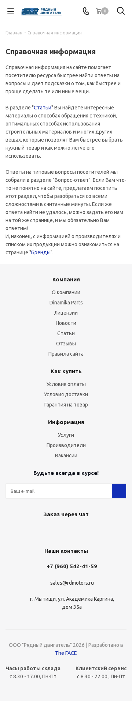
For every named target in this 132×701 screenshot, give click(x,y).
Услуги (66, 435)
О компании (66, 292)
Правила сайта (66, 354)
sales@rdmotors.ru (72, 583)
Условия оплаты (66, 384)
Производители (66, 445)
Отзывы (66, 343)
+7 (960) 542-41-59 (72, 566)
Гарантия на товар (66, 405)
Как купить (66, 371)
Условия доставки (66, 394)
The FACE (66, 653)
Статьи (42, 107)
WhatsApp (64, 531)
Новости (66, 323)
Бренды (41, 252)
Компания (66, 279)
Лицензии (66, 313)
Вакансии (66, 455)
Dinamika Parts (66, 302)
